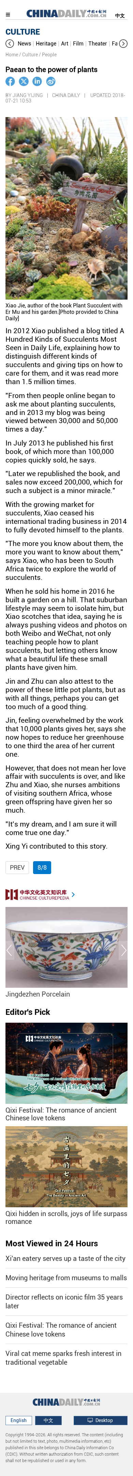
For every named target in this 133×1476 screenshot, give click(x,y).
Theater (97, 43)
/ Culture (28, 54)
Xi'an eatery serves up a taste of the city (65, 1258)
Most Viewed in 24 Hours (51, 1243)
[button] (9, 43)
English (19, 1420)
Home (11, 54)
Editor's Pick (27, 1012)
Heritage (46, 43)
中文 (120, 15)
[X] (23, 81)
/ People (48, 54)
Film (78, 43)
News (24, 43)
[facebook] (10, 81)
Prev (17, 867)
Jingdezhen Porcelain (37, 994)
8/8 (42, 867)
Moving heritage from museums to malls (66, 1278)
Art (64, 43)
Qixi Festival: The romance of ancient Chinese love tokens (61, 1114)
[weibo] (51, 81)
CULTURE (22, 32)
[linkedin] (37, 81)
